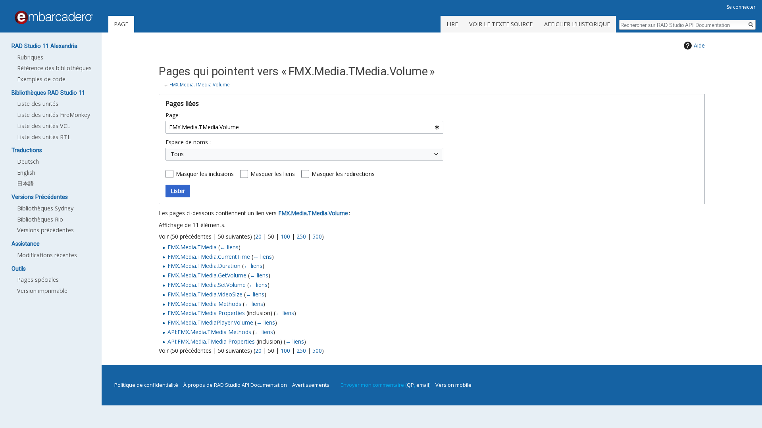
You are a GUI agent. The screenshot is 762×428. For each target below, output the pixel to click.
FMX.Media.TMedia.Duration (204, 265)
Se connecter (741, 7)
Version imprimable (42, 290)
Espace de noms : (188, 142)
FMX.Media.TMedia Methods (204, 304)
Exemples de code (41, 79)
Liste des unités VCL (43, 126)
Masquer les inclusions (205, 174)
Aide (699, 45)
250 (301, 236)
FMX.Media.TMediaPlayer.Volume (210, 322)
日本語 (25, 183)
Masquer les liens (272, 174)
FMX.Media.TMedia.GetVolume (206, 275)
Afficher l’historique (577, 24)
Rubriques (30, 57)
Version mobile (453, 384)
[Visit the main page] (54, 17)
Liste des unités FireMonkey (53, 114)
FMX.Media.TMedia (192, 247)
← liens (229, 247)
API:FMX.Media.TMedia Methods (209, 332)
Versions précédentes (45, 230)
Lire (452, 24)
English (26, 172)
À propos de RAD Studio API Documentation (235, 384)
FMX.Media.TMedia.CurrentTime (208, 256)
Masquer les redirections (343, 174)
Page (121, 24)
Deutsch (28, 161)
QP (410, 384)
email (422, 384)
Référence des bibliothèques (54, 68)
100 (285, 236)
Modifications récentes (47, 255)
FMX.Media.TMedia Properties (206, 313)
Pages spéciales (38, 279)
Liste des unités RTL (44, 137)
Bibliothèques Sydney (45, 208)
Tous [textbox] (177, 154)
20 (258, 236)
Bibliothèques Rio (40, 219)
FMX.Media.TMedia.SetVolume (206, 285)
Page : (173, 115)
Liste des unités (37, 103)
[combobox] (304, 127)
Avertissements (310, 384)
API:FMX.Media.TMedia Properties (211, 341)
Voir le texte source (501, 24)
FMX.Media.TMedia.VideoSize (204, 294)
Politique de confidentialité (146, 384)
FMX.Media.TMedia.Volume (199, 84)
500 (317, 236)
